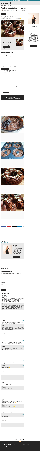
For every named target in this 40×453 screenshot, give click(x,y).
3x (11, 52)
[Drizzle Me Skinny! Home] (7, 3)
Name (2, 284)
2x (9, 52)
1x (8, 52)
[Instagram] (14, 255)
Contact (28, 444)
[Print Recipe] (9, 47)
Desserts (7, 242)
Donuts (10, 5)
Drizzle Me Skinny (6, 10)
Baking (8, 5)
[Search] (38, 2)
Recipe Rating (3, 282)
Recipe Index (16, 444)
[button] (9, 10)
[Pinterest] (16, 255)
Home (2, 5)
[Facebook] (15, 255)
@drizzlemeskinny (12, 98)
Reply (23, 320)
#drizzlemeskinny (18, 98)
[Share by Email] (6, 47)
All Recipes (4, 5)
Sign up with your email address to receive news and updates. (20, 0)
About (34, 444)
